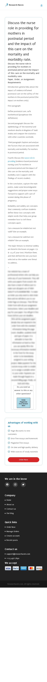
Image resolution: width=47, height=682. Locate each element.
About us (10, 504)
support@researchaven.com (18, 554)
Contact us (11, 509)
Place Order (23, 662)
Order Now (23, 460)
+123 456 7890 (13, 558)
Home (9, 500)
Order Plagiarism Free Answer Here (23, 403)
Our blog (10, 513)
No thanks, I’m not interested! (23, 679)
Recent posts (12, 540)
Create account (13, 536)
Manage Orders (13, 531)
